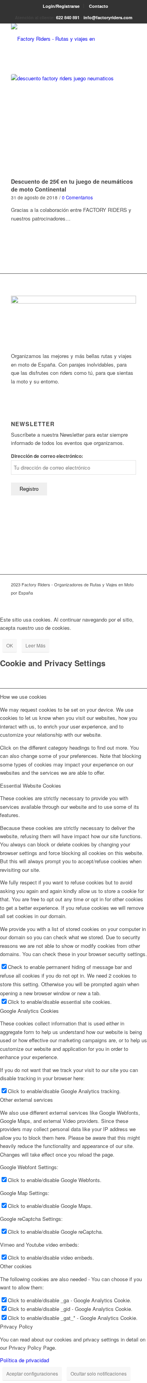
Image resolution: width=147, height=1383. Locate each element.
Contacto (98, 6)
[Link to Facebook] (118, 601)
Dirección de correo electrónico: (47, 456)
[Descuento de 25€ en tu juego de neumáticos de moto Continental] (73, 124)
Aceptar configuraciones (32, 1373)
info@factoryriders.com (107, 17)
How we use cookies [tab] (23, 696)
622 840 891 (68, 17)
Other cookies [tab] (16, 1266)
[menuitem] (61, 6)
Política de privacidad (24, 1360)
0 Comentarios (77, 197)
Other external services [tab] (26, 1099)
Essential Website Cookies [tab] (30, 785)
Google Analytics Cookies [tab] (29, 1010)
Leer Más (35, 645)
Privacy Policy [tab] (16, 1326)
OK (9, 645)
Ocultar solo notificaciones (99, 1373)
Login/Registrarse (61, 6)
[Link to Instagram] (130, 601)
